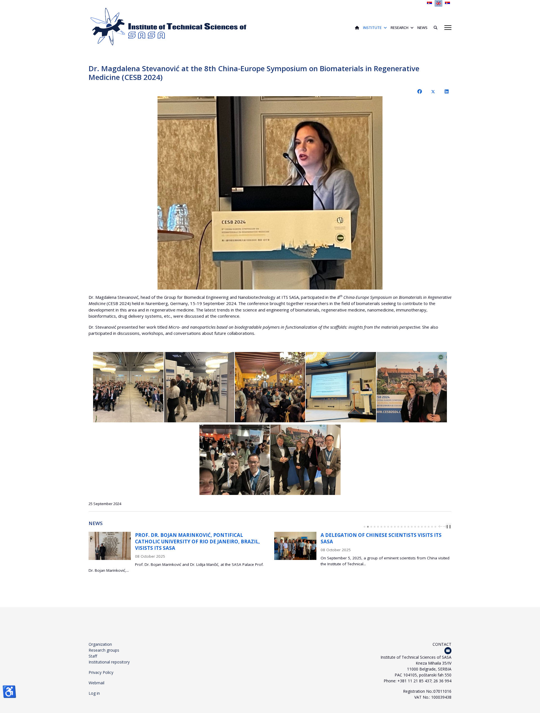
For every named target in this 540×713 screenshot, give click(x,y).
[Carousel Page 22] (435, 527)
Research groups (104, 650)
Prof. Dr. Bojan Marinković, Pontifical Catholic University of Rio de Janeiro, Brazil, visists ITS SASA (114, 541)
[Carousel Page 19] (425, 527)
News (422, 27)
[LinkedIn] (446, 91)
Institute (372, 27)
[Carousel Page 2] (368, 527)
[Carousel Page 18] (422, 527)
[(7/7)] (305, 460)
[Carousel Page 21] (432, 527)
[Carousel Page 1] (364, 527)
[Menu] (447, 27)
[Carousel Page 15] (412, 527)
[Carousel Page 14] (408, 527)
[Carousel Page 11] (398, 527)
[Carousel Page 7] (385, 527)
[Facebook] (419, 91)
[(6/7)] (234, 460)
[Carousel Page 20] (428, 527)
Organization (100, 644)
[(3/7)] (270, 387)
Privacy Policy (101, 672)
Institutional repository (109, 662)
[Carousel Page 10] (395, 527)
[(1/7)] (128, 387)
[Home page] (357, 27)
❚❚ (448, 526)
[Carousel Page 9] (391, 527)
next (445, 526)
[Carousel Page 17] (418, 527)
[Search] (433, 27)
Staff (93, 656)
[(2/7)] (199, 387)
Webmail (96, 682)
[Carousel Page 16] (415, 527)
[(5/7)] (412, 387)
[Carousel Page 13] (405, 527)
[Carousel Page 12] (401, 527)
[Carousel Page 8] (388, 527)
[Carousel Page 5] (378, 527)
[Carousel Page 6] (381, 527)
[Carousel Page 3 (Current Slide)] (371, 527)
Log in (94, 693)
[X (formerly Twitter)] (433, 91)
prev (441, 526)
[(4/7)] (341, 387)
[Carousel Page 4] (374, 527)
